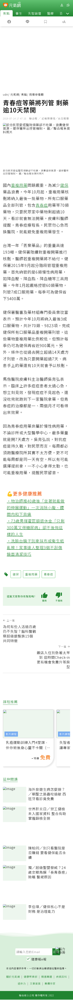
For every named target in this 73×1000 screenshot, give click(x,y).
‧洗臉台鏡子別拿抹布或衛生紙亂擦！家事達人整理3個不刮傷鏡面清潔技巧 (35, 547)
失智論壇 (34, 13)
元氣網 (14, 94)
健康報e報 (39, 959)
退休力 (22, 983)
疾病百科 (61, 976)
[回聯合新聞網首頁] (5, 5)
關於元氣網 (13, 976)
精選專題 (46, 976)
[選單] (68, 5)
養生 (19, 13)
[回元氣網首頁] (15, 5)
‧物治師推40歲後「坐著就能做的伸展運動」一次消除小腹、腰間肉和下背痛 (36, 507)
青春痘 (42, 205)
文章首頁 (35, 983)
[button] (67, 13)
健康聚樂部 (30, 976)
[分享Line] (27, 21)
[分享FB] (9, 21)
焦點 (6, 13)
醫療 (50, 13)
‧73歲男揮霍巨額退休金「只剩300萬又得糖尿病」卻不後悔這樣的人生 (36, 527)
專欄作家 (50, 983)
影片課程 (11, 734)
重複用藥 (19, 185)
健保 (64, 185)
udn (5, 94)
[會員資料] (61, 5)
